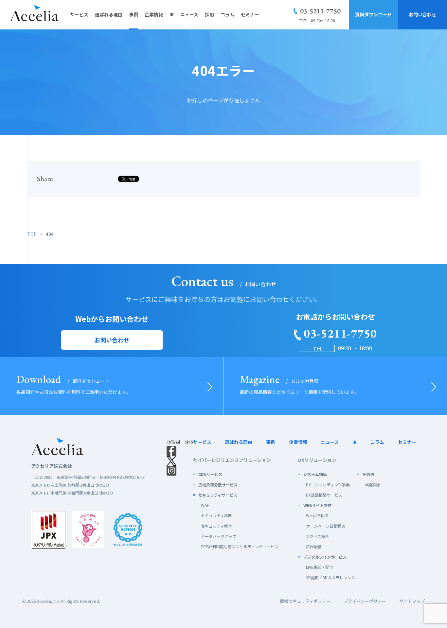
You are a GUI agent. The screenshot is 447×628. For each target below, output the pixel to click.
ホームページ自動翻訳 (325, 526)
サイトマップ (412, 601)
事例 (270, 442)
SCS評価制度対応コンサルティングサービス (239, 546)
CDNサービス (210, 474)
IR (354, 442)
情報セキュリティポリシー (305, 601)
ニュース (330, 442)
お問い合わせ (422, 14)
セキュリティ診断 (216, 515)
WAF (205, 505)
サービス (202, 442)
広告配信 (314, 546)
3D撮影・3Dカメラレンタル (330, 577)
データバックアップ (218, 536)
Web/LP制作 (317, 515)
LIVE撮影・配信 (319, 567)
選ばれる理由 (238, 442)
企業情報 (298, 442)
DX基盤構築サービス (324, 494)
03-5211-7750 (320, 11)
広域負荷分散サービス (218, 484)
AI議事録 (372, 484)
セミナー (407, 442)
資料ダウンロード (373, 14)
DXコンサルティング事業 (328, 484)
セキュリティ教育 (216, 526)
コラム (377, 442)
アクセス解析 (317, 536)
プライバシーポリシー (365, 601)
